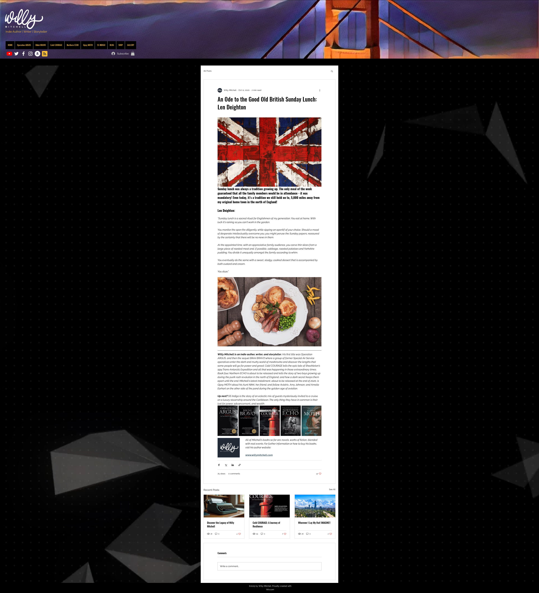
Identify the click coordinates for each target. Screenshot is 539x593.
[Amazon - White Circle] (37, 53)
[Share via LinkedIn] (232, 465)
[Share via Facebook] (219, 465)
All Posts (208, 71)
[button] (133, 53)
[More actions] (319, 90)
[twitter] (16, 53)
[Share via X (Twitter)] (225, 465)
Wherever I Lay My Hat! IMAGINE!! (314, 522)
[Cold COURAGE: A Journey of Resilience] (269, 506)
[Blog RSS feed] (44, 54)
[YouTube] (9, 53)
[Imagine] (315, 506)
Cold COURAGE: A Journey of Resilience (266, 524)
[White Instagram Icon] (30, 53)
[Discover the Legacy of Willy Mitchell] (224, 506)
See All (332, 489)
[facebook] (23, 53)
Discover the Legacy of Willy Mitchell (220, 524)
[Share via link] (239, 465)
